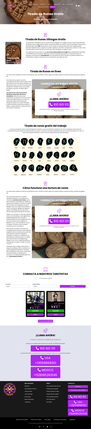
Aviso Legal (47, 419)
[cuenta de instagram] (51, 427)
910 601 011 (61, 104)
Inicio (22, 4)
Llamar (35, 314)
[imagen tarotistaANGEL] (35, 297)
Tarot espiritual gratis (52, 396)
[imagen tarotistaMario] (55, 296)
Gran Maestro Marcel (43, 7)
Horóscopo (28, 396)
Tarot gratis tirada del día (53, 386)
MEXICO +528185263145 (45, 372)
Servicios (42, 4)
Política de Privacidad (22, 419)
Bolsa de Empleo (29, 399)
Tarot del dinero (50, 399)
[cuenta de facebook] (43, 427)
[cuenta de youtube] (47, 427)
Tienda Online (57, 4)
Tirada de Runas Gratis (52, 391)
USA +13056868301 (45, 360)
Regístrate (78, 386)
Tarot (49, 4)
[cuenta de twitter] (39, 427)
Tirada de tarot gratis (52, 388)
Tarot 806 (49, 402)
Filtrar (73, 286)
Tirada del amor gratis (52, 394)
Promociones (69, 4)
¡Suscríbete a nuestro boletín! (78, 390)
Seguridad (72, 419)
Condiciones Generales (59, 419)
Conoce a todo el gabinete (45, 321)
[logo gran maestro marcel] (10, 5)
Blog (63, 4)
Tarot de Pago (29, 394)
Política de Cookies (36, 419)
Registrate (52, 7)
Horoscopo (35, 4)
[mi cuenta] (76, 5)
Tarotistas (27, 4)
